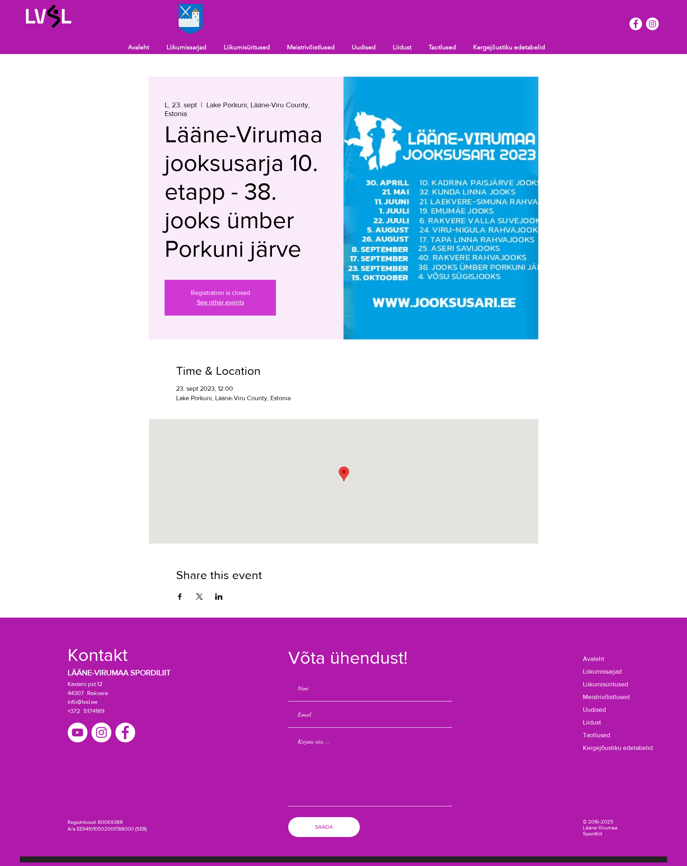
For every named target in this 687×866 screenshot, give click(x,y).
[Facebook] (635, 23)
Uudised (594, 709)
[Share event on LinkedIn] (219, 596)
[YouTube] (77, 732)
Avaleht (593, 658)
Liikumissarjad (602, 671)
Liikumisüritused (605, 684)
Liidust (592, 722)
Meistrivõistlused (606, 697)
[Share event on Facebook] (180, 596)
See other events (220, 302)
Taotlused (596, 735)
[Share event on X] (199, 596)
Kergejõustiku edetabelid (608, 747)
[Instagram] (652, 23)
